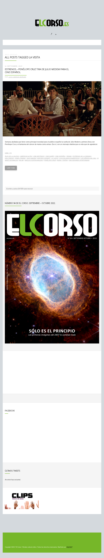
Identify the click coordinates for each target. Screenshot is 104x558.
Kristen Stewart (43, 158)
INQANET (69, 547)
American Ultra (26, 156)
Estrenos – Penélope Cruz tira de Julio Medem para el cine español (37, 71)
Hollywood (9, 158)
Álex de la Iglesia (12, 156)
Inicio (7, 54)
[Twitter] (55, 33)
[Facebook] (50, 33)
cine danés (50, 156)
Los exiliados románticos (69, 158)
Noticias (13, 54)
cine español (60, 156)
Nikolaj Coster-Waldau (34, 160)
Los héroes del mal (88, 158)
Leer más (11, 168)
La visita (54, 158)
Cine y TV (8, 153)
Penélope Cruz (50, 160)
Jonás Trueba (20, 158)
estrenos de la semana (82, 156)
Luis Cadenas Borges (17, 77)
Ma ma (21, 160)
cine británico (38, 156)
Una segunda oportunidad (79, 160)
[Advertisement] (52, 8)
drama (69, 156)
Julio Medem (31, 158)
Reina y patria (62, 160)
